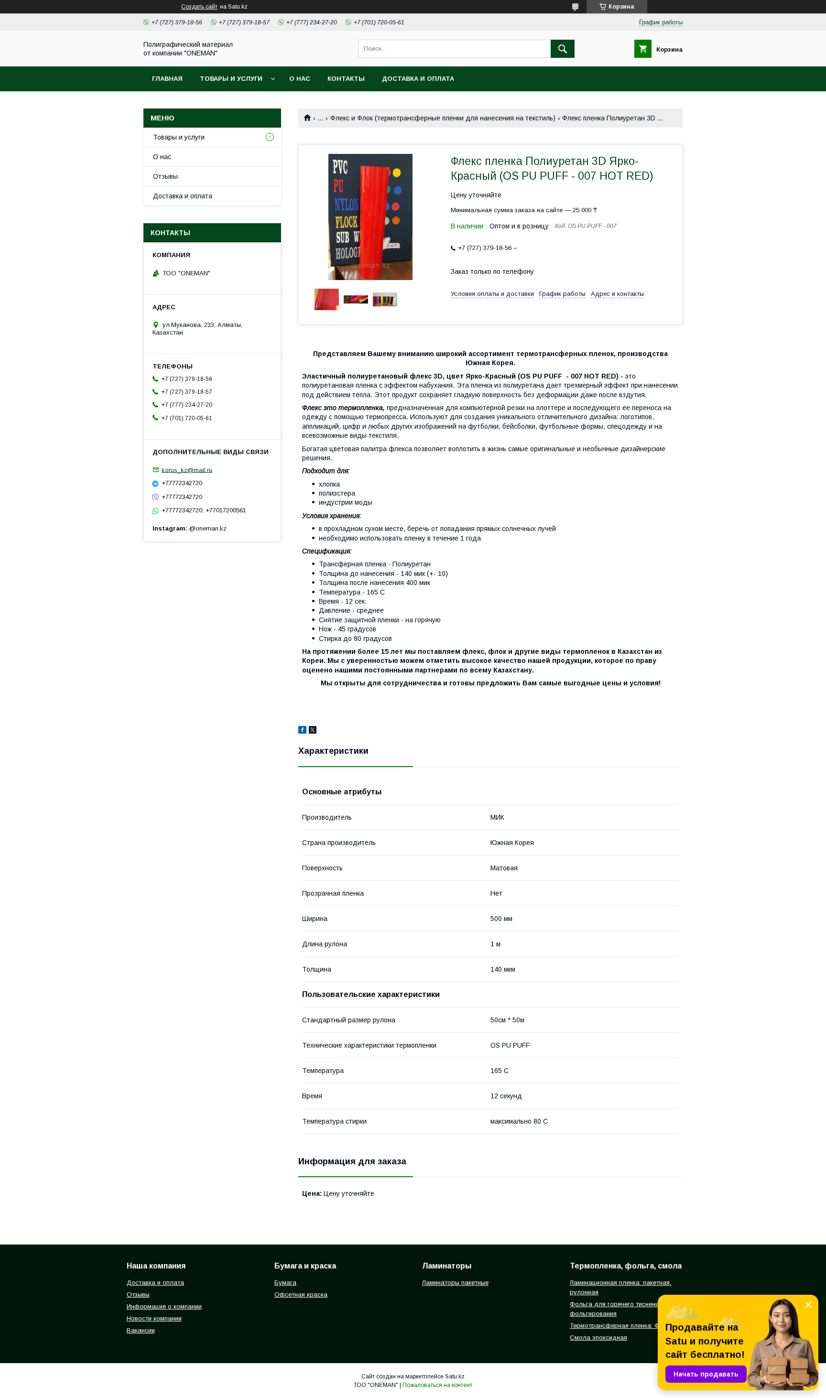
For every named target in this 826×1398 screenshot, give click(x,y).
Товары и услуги (231, 78)
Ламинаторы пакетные (455, 1282)
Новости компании (154, 1318)
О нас (299, 78)
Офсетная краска (300, 1294)
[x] (312, 731)
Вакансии (141, 1330)
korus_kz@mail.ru (187, 469)
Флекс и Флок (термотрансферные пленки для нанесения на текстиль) (442, 118)
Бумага (285, 1282)
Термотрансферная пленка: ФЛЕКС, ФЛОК (633, 1325)
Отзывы (165, 176)
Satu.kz (455, 1376)
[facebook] (302, 731)
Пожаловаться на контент (437, 1385)
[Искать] (563, 49)
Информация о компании (164, 1306)
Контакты (346, 78)
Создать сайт (199, 6)
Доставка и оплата (418, 78)
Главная (167, 78)
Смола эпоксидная (598, 1337)
